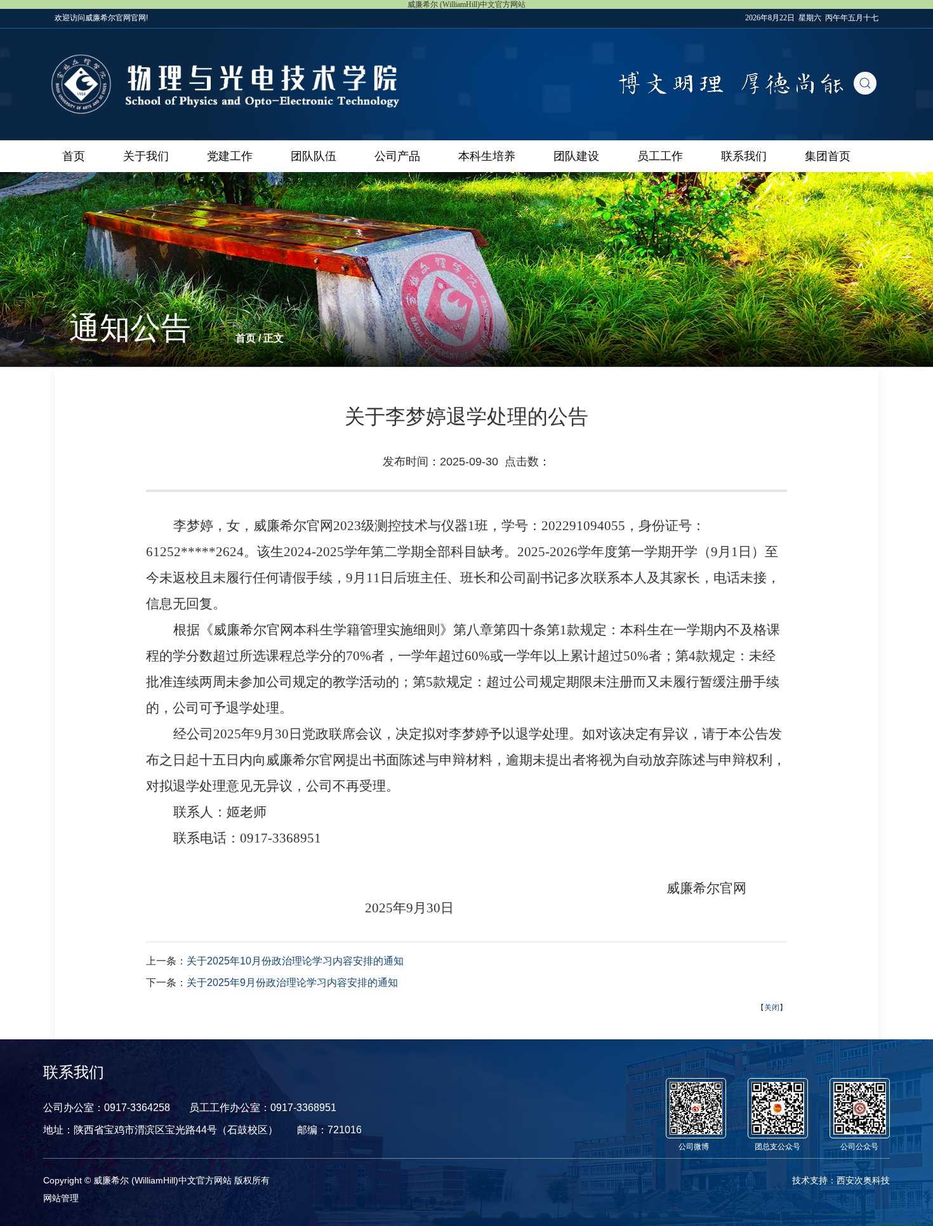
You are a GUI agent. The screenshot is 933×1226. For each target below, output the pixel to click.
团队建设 (576, 156)
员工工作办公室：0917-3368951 (262, 1107)
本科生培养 (486, 156)
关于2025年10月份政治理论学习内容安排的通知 (295, 961)
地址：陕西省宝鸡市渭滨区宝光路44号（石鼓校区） (160, 1129)
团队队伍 (313, 156)
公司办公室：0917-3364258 (106, 1107)
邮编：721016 (329, 1129)
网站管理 (61, 1198)
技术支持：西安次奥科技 (841, 1180)
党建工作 (230, 156)
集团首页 (827, 156)
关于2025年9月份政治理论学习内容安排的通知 (292, 982)
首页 (73, 156)
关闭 (771, 1007)
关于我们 (146, 156)
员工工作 (660, 156)
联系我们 (744, 156)
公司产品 (397, 156)
